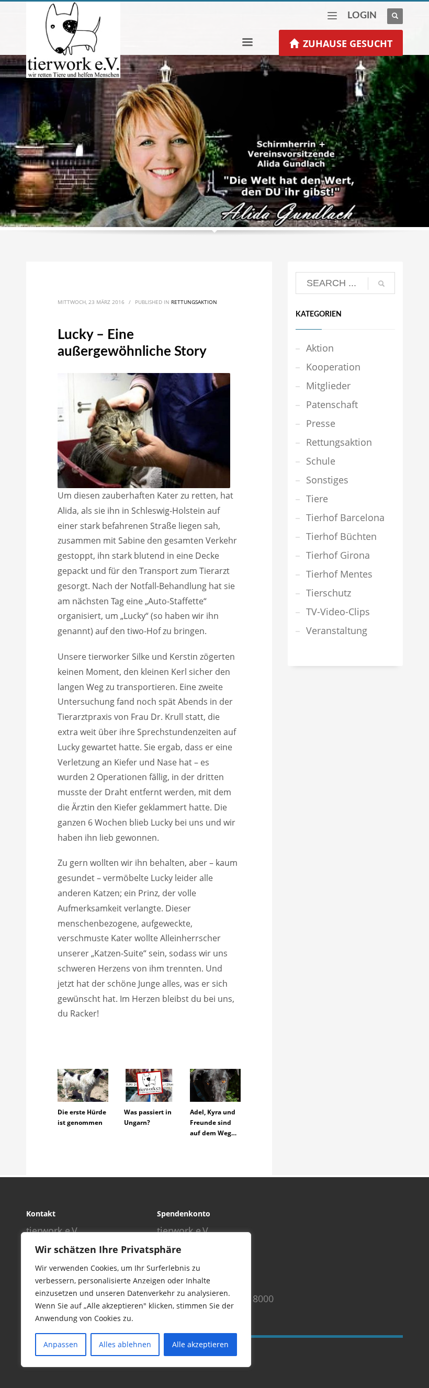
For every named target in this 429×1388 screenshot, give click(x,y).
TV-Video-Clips (338, 611)
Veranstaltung (336, 630)
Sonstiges (327, 479)
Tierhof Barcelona (345, 517)
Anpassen (60, 1344)
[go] (381, 284)
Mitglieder (328, 385)
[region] (136, 1299)
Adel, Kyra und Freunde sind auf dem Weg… (213, 1122)
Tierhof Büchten (341, 536)
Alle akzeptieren (200, 1344)
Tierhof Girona (338, 555)
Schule (320, 461)
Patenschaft (332, 404)
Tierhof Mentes (339, 574)
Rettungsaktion (194, 302)
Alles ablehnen (125, 1344)
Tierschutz (328, 592)
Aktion (320, 348)
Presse (320, 423)
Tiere (317, 498)
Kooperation (333, 366)
